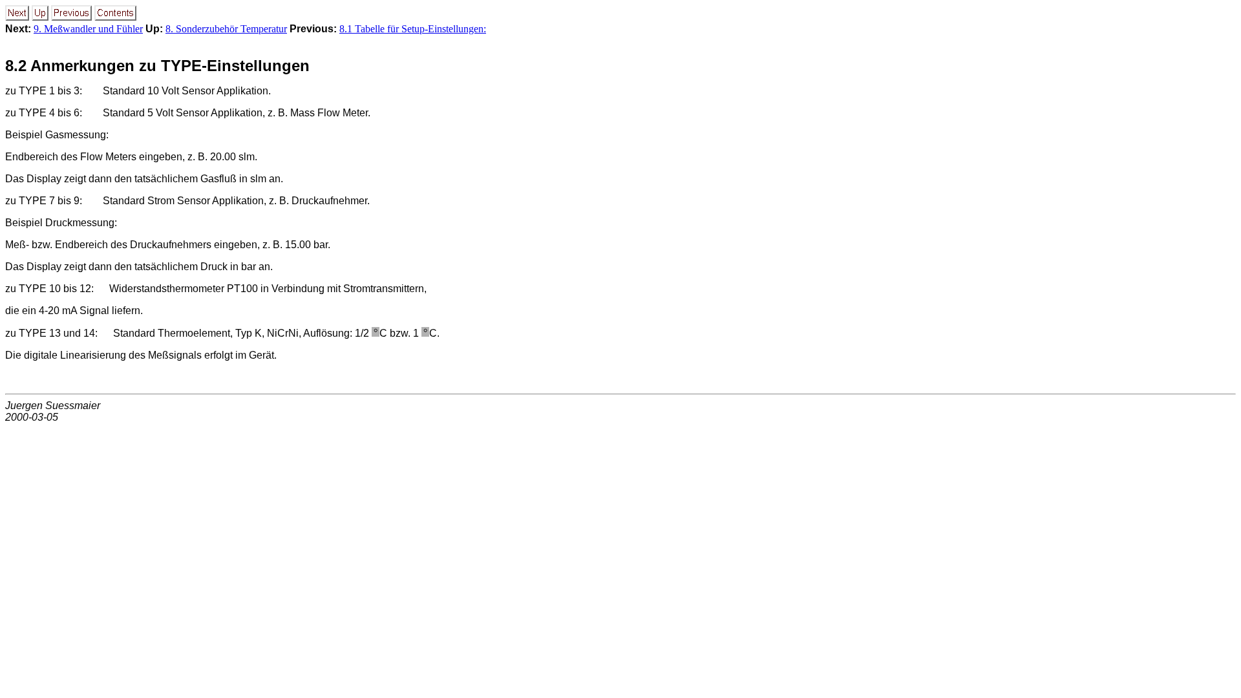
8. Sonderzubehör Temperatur (226, 28)
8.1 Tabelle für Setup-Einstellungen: (412, 28)
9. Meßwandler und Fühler (88, 28)
